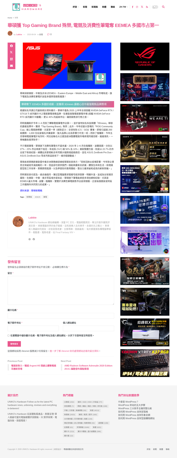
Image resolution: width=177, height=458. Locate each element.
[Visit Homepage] (29, 7)
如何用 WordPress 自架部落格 (133, 412)
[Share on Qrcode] (11, 59)
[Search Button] (163, 6)
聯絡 (113, 7)
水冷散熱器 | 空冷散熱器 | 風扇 (78, 419)
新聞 (85, 7)
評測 (75, 7)
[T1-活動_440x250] (144, 119)
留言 (10, 273)
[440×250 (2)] (144, 211)
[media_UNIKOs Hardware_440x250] (144, 272)
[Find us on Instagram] (137, 7)
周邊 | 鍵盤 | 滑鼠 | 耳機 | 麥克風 (92, 406)
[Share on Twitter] (11, 52)
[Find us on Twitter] (142, 7)
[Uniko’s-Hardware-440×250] (144, 333)
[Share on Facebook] (11, 46)
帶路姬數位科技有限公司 (73, 449)
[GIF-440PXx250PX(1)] (144, 364)
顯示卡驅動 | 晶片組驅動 (89, 431)
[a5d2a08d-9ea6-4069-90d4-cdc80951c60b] (144, 180)
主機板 (69, 402)
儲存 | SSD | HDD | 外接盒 (90, 402)
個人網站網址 (69, 323)
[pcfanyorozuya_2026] (144, 88)
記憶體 (68, 427)
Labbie (19, 34)
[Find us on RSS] (147, 7)
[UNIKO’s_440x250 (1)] (144, 150)
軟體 (104, 7)
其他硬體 (69, 406)
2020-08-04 (31, 34)
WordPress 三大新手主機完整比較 (135, 408)
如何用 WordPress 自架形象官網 (134, 415)
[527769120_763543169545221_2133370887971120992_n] (144, 303)
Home (10, 18)
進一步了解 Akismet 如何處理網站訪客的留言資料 (74, 351)
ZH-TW (122, 7)
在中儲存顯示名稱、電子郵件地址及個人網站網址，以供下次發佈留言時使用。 (52, 335)
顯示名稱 (13, 310)
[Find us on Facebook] (132, 7)
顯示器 (68, 436)
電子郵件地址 (15, 323)
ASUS (37, 197)
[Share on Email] (11, 66)
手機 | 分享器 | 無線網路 (75, 410)
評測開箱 (83, 427)
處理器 (103, 423)
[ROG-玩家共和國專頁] (144, 58)
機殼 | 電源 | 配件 (88, 414)
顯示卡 (69, 431)
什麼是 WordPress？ (128, 402)
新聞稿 (95, 7)
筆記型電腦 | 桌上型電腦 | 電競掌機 (79, 423)
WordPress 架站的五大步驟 (131, 405)
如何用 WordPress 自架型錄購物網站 (136, 418)
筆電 (45, 197)
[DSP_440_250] (144, 241)
